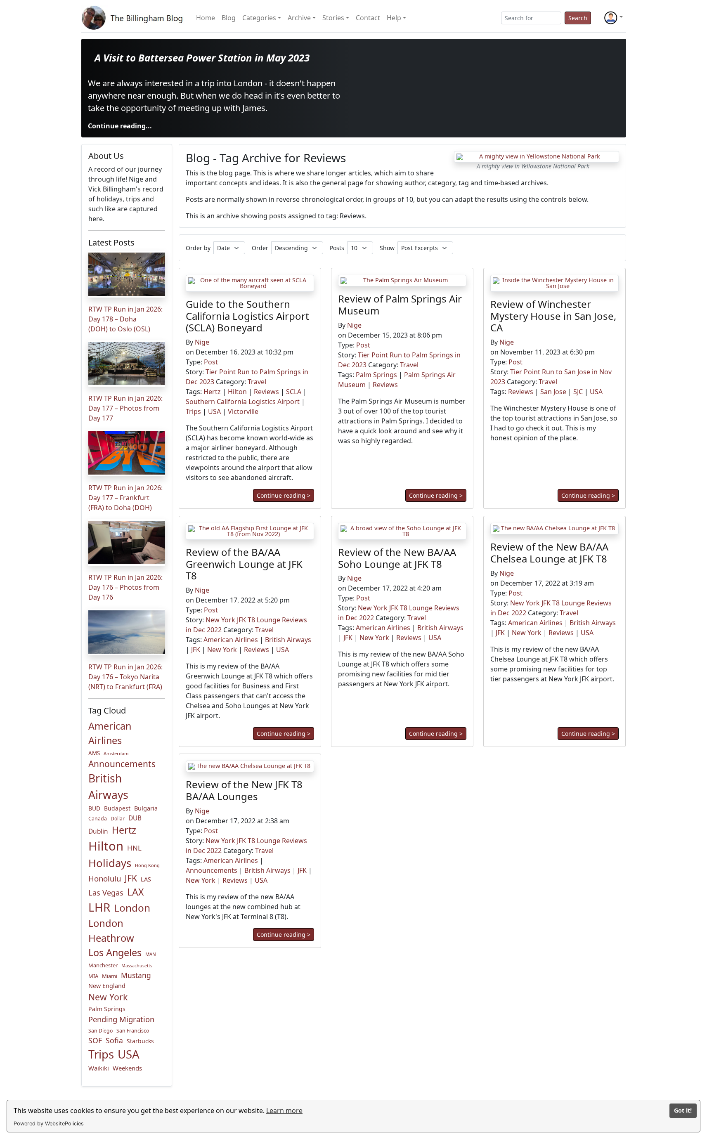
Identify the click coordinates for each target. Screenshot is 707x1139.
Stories (333, 17)
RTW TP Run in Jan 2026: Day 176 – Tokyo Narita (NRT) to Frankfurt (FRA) (125, 676)
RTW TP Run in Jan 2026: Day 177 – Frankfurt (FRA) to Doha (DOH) (125, 497)
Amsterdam (116, 753)
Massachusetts (136, 966)
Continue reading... (120, 125)
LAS (146, 879)
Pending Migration (121, 1019)
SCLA (293, 392)
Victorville (243, 411)
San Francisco (132, 1030)
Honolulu (104, 878)
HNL (134, 848)
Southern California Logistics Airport (243, 401)
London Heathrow (111, 931)
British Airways (108, 786)
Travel (257, 382)
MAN (150, 954)
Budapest (117, 808)
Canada (97, 818)
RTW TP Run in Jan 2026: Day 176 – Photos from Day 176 (125, 587)
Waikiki (98, 1068)
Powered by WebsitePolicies (49, 1123)
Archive (299, 17)
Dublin (98, 831)
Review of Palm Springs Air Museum (400, 304)
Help (394, 17)
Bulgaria (146, 808)
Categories (259, 17)
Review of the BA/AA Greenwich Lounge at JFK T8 (244, 563)
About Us (106, 155)
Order (260, 248)
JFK (131, 878)
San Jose (553, 392)
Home (205, 17)
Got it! (683, 1110)
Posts (337, 248)
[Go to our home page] (133, 17)
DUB (135, 818)
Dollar (118, 818)
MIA (93, 976)
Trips (101, 1054)
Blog (229, 17)
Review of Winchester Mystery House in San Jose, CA (553, 316)
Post (211, 362)
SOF (95, 1040)
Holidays (109, 863)
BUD (94, 808)
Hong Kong (147, 865)
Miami (109, 976)
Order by (198, 248)
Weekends (127, 1068)
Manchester (103, 965)
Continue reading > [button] (283, 496)
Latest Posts (111, 242)
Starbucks (140, 1041)
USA (129, 1054)
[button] (613, 18)
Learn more (284, 1110)
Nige (202, 342)
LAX (135, 891)
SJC (578, 392)
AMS (94, 753)
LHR (99, 907)
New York (108, 997)
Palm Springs (106, 1009)
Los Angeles (115, 952)
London (132, 908)
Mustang (136, 975)
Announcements (122, 764)
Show (387, 248)
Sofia (114, 1040)
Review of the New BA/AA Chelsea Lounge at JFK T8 (549, 552)
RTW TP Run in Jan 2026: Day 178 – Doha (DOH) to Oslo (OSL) (125, 319)
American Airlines (109, 733)
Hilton (105, 846)
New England (106, 986)
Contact (368, 17)
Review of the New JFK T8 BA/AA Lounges (244, 790)
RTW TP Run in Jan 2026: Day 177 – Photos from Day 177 (125, 408)
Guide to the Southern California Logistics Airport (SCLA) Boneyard (247, 316)
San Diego (100, 1030)
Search (577, 18)
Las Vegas (105, 892)
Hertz (124, 830)
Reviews (266, 392)
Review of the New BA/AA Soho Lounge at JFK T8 (397, 557)
